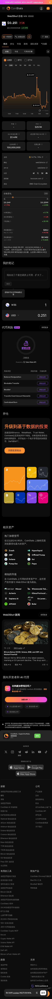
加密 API (24, 699)
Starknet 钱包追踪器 (8, 819)
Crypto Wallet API (7, 939)
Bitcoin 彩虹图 (6, 892)
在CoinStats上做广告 (43, 807)
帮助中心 (33, 965)
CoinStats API (40, 811)
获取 (37, 736)
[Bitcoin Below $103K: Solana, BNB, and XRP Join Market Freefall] (26, 632)
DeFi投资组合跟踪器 (8, 815)
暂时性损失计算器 (7, 884)
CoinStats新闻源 (41, 823)
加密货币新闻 (6, 803)
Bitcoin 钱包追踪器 (8, 854)
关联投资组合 (14, 450)
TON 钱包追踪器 (7, 846)
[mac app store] (26, 773)
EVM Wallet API (7, 946)
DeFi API (4, 950)
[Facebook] (46, 753)
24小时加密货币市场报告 (10, 907)
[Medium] (42, 173)
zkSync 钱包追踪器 (8, 823)
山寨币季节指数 (6, 915)
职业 (37, 803)
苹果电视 (33, 888)
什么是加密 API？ (15, 706)
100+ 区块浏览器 (7, 923)
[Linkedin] (33, 753)
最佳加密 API (33, 706)
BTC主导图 (5, 911)
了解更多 (26, 358)
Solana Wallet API (7, 942)
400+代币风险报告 (8, 927)
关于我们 (38, 827)
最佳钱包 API (14, 712)
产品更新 (38, 792)
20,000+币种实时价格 (9, 919)
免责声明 (4, 965)
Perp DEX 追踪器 (7, 862)
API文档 (38, 815)
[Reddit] (26, 753)
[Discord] (46, 173)
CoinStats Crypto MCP (9, 931)
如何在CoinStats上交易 (39, 980)
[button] (42, 157)
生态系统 (4, 866)
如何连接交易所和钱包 (38, 969)
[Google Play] (35, 767)
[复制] (42, 157)
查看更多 (44, 327)
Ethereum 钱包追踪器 (9, 838)
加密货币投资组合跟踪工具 (11, 792)
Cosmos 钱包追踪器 (8, 834)
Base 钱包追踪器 (7, 842)
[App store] (17, 767)
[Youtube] (39, 753)
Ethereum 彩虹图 (7, 896)
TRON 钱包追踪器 (7, 850)
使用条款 (4, 969)
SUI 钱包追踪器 (6, 858)
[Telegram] (33, 173)
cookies (16, 993)
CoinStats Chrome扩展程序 (40, 876)
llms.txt (3, 935)
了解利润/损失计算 (37, 977)
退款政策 (4, 980)
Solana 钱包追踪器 (8, 830)
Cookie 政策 (5, 977)
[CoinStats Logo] (15, 8)
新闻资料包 (39, 799)
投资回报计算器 (6, 880)
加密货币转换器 (6, 888)
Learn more (38, 2)
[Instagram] (12, 753)
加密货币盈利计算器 (8, 876)
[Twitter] (38, 173)
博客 (2, 799)
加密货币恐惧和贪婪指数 (10, 900)
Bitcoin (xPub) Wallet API (10, 954)
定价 (37, 795)
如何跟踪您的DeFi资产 (39, 973)
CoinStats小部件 (7, 903)
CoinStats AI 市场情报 (9, 807)
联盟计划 (4, 811)
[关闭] (49, 2)
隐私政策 (4, 973)
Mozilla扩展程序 (36, 884)
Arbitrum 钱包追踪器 (8, 827)
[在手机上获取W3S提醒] (29, 37)
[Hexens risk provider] (26, 362)
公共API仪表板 (40, 819)
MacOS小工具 (35, 880)
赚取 (2, 795)
